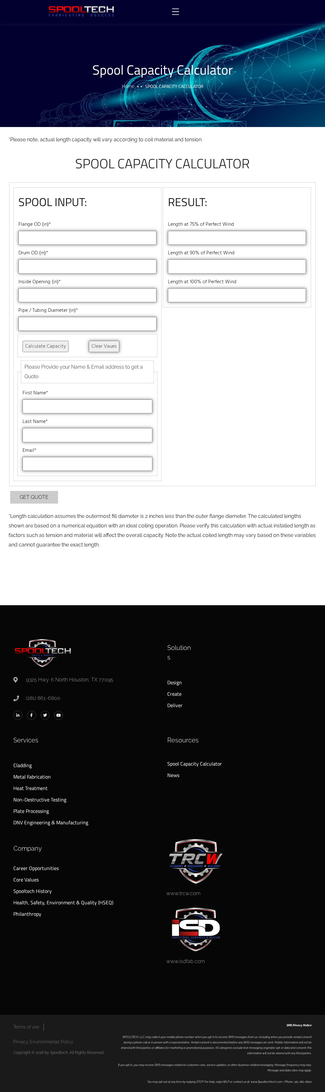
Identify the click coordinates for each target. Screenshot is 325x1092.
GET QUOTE (34, 497)
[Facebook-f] (31, 715)
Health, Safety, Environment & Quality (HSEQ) (63, 902)
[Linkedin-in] (18, 715)
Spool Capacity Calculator (194, 763)
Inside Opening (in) (39, 282)
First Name (35, 393)
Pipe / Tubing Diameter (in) (48, 310)
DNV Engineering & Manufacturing (50, 822)
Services (25, 740)
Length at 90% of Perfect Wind (201, 253)
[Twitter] (45, 715)
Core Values (26, 879)
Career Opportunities (36, 868)
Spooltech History (32, 891)
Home (128, 86)
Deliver (174, 705)
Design (174, 682)
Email (29, 450)
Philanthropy (27, 914)
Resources (183, 740)
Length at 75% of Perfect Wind (201, 224)
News (173, 775)
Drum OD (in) (33, 253)
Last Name (35, 422)
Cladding (22, 765)
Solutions (179, 652)
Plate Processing (31, 811)
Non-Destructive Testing (39, 799)
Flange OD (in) (34, 224)
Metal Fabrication (32, 776)
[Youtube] (58, 715)
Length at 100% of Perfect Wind (202, 282)
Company (27, 848)
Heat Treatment (30, 788)
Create (174, 694)
